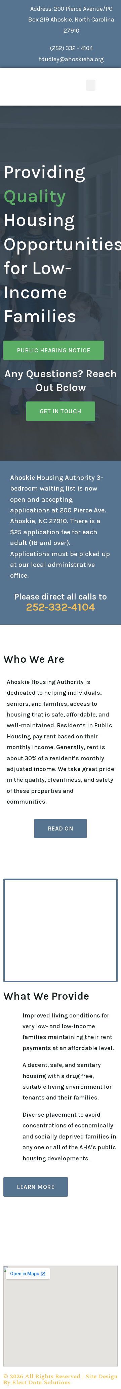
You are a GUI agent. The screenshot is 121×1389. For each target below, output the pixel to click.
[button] (90, 85)
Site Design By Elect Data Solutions (60, 1379)
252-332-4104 (60, 607)
